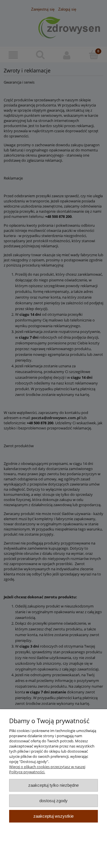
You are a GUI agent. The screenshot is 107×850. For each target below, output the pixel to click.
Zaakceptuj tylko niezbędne (53, 785)
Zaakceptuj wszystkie (53, 816)
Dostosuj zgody (53, 800)
